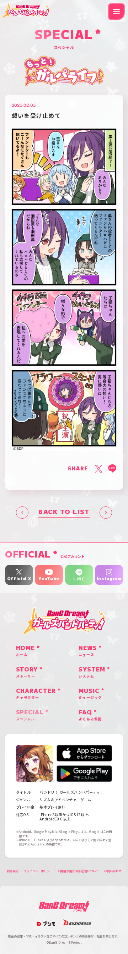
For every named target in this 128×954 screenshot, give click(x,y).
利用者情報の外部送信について (78, 870)
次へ (106, 512)
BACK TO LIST (64, 512)
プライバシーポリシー (38, 870)
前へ (22, 512)
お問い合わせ (112, 870)
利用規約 (12, 870)
